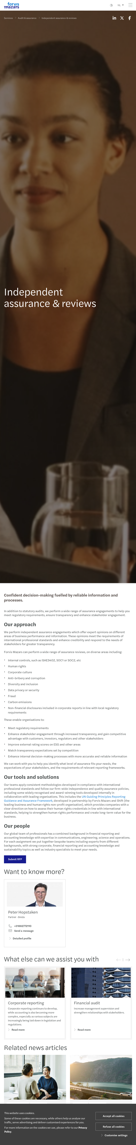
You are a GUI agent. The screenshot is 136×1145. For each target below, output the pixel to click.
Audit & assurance (27, 18)
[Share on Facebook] (129, 18)
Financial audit (87, 1002)
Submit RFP (15, 859)
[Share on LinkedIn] (114, 18)
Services (8, 18)
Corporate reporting (26, 1002)
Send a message (24, 931)
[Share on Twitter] (121, 18)
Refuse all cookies (113, 1126)
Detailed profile (22, 938)
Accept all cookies (113, 1116)
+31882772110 (22, 926)
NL (119, 5)
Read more (18, 1029)
